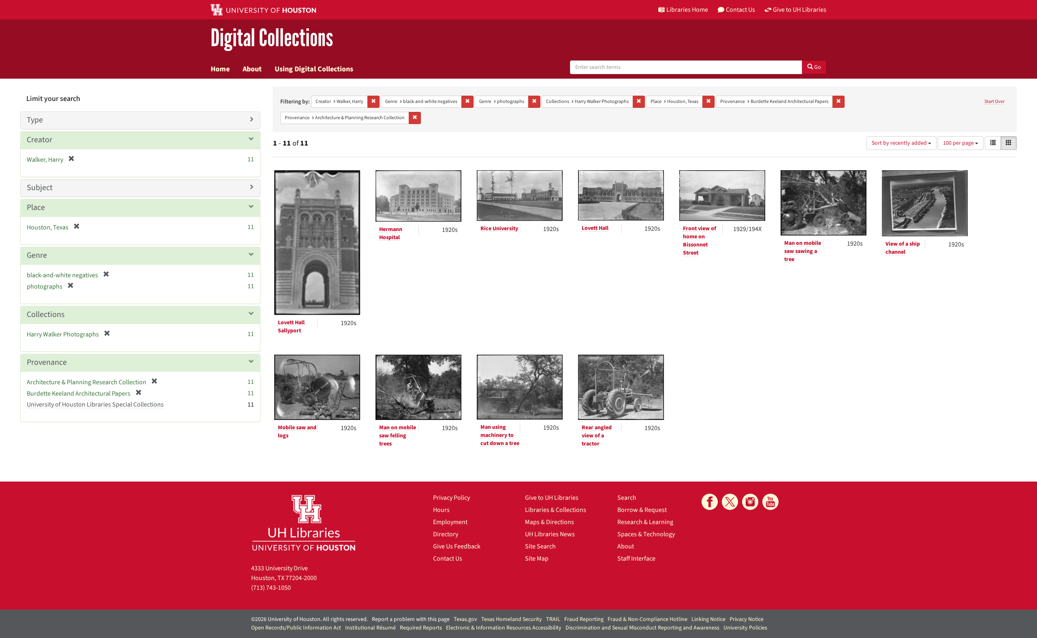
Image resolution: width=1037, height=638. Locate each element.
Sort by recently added (900, 143)
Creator (39, 140)
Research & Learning (645, 522)
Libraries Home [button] (687, 9)
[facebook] (710, 502)
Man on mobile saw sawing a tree (802, 251)
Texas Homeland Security (511, 619)
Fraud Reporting (584, 619)
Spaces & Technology (646, 534)
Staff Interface (636, 558)
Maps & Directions (549, 522)
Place (36, 207)
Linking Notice (708, 619)
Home (220, 69)
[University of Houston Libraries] (303, 522)
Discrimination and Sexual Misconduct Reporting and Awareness (642, 628)
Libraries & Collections (555, 509)
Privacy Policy (451, 497)
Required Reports (421, 628)
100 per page (959, 143)
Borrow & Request (642, 509)
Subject (40, 187)
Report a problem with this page (411, 619)
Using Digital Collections (314, 69)
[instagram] (750, 502)
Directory (445, 534)
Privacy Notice (747, 619)
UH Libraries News (550, 534)
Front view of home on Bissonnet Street (699, 241)
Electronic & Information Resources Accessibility (503, 628)
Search (626, 497)
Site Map (536, 558)
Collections (45, 314)
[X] (730, 502)
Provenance (47, 362)
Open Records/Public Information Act (296, 628)
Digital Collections (272, 38)
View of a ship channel (903, 248)
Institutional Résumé (370, 628)
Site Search (540, 546)
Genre (37, 255)
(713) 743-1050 (271, 587)
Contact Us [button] (740, 9)
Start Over (994, 101)
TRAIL (553, 619)
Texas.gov (465, 619)
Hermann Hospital (390, 233)
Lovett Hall (595, 228)
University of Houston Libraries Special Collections (95, 404)
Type (35, 120)
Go (817, 67)
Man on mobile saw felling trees (397, 436)
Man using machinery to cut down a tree (499, 435)
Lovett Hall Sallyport (291, 327)
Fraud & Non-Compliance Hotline (647, 619)
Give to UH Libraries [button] (799, 9)
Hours (441, 509)
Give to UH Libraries (551, 497)
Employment (450, 522)
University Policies (745, 628)
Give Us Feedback (456, 546)
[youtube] (770, 502)
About (252, 69)
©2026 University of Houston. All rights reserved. (309, 619)
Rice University (499, 229)
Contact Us (447, 558)
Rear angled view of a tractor (597, 436)
